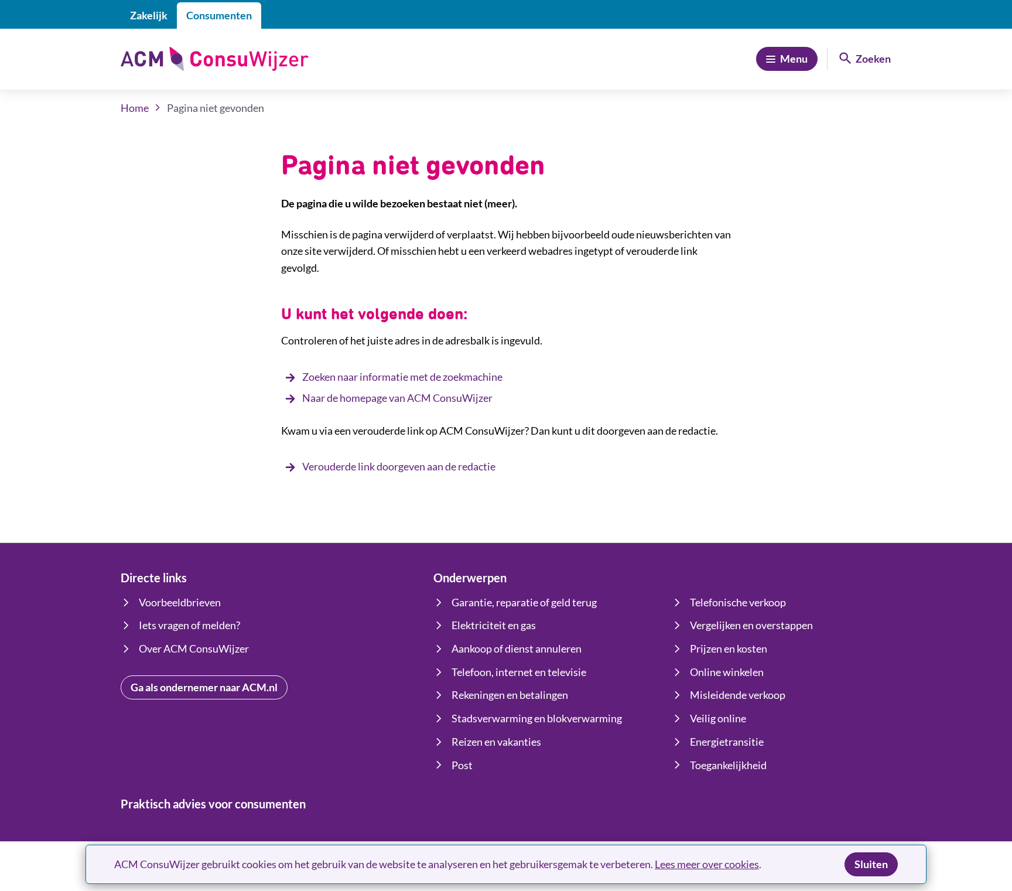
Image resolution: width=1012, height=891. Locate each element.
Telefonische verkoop (738, 602)
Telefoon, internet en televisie (519, 671)
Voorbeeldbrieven (180, 602)
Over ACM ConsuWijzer (194, 648)
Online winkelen (727, 671)
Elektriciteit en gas (494, 625)
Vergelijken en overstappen (751, 625)
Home (135, 107)
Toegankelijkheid (728, 765)
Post (462, 765)
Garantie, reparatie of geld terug (524, 602)
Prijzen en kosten (728, 648)
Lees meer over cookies (707, 864)
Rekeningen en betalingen (510, 694)
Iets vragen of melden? (189, 625)
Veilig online (718, 718)
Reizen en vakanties (496, 741)
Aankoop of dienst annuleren (517, 648)
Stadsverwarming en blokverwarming (537, 718)
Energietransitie (727, 741)
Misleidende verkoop (737, 694)
